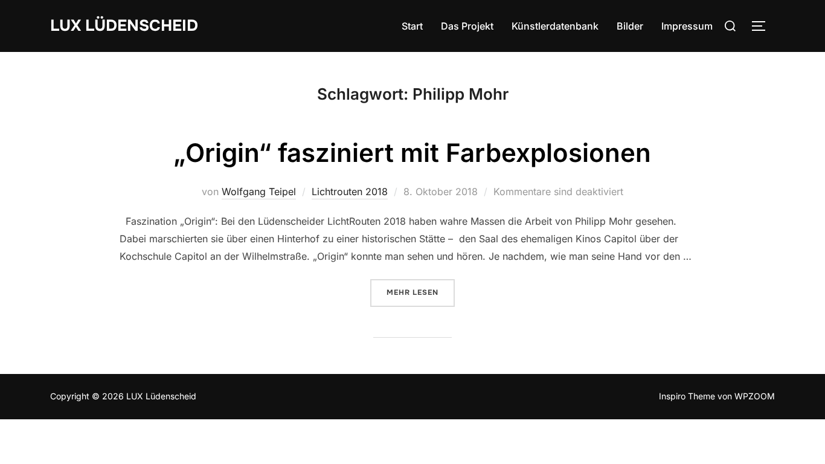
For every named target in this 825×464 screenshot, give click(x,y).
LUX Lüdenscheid (124, 26)
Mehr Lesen (421, 292)
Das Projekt (467, 26)
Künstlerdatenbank (555, 26)
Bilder (630, 26)
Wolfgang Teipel (259, 191)
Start (412, 26)
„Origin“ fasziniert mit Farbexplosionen (412, 152)
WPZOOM (754, 396)
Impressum (687, 26)
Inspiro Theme (687, 396)
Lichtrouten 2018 (350, 191)
